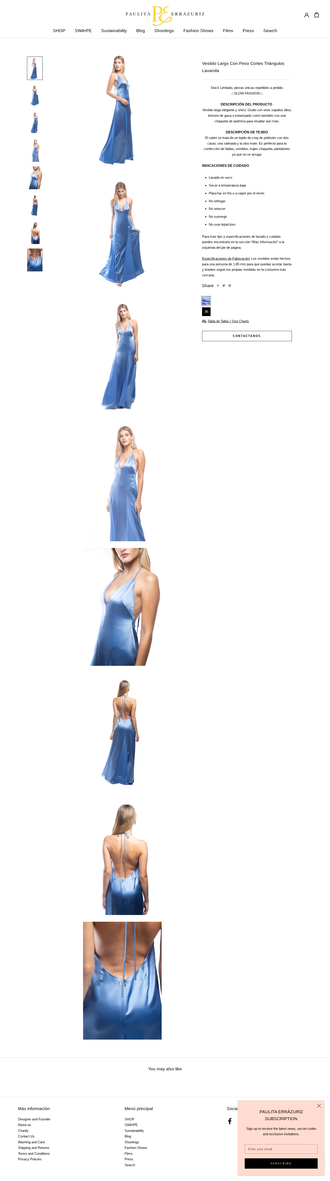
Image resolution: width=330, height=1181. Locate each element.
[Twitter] (223, 285)
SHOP (59, 30)
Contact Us (26, 1136)
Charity (23, 1131)
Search (270, 30)
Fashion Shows (198, 30)
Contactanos (247, 336)
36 (206, 311)
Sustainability (114, 30)
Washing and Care (31, 1142)
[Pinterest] (229, 285)
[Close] (319, 1106)
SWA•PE (83, 30)
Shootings (164, 30)
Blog (140, 30)
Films (228, 30)
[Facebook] (218, 285)
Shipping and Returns (33, 1148)
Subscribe (281, 1163)
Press (248, 30)
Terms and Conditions (34, 1153)
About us (24, 1125)
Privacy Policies (30, 1159)
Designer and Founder (34, 1119)
